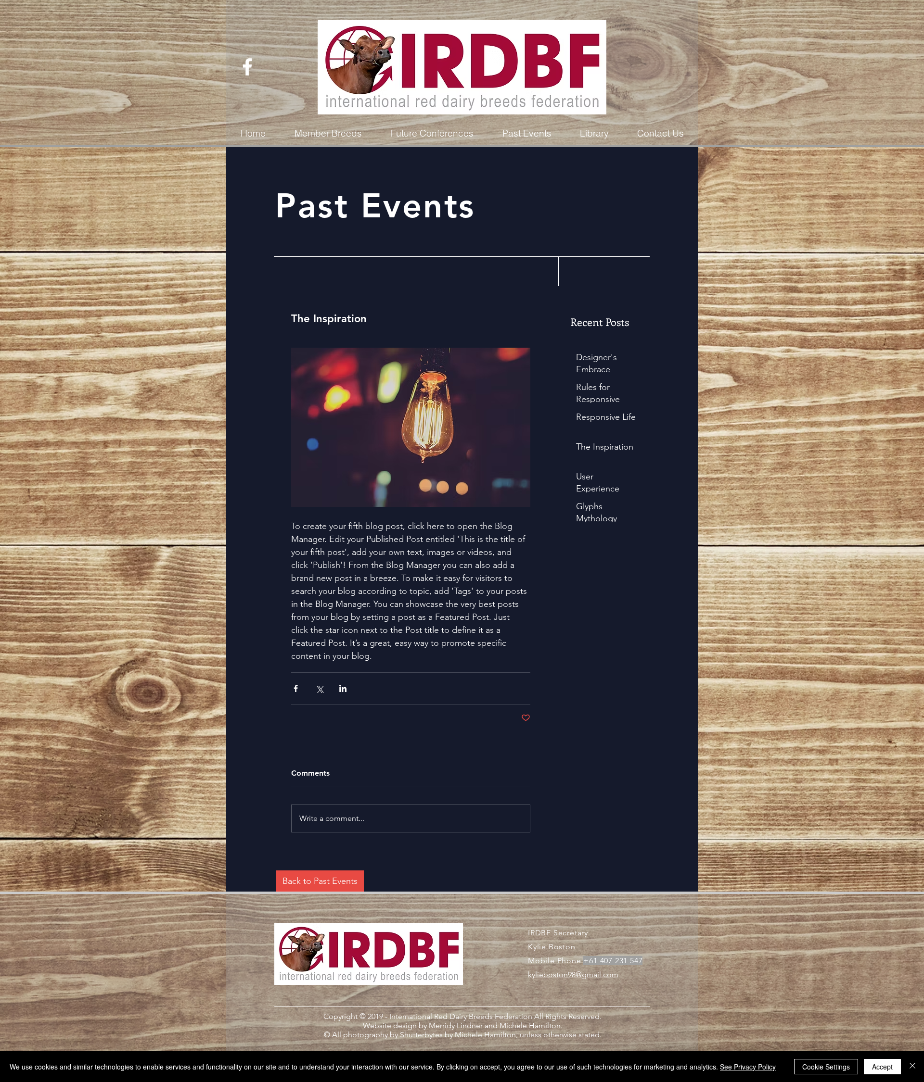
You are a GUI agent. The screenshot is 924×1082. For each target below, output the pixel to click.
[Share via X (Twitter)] (319, 688)
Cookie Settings (826, 1066)
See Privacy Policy (748, 1066)
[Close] (912, 1066)
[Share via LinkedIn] (342, 688)
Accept (882, 1066)
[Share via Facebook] (295, 688)
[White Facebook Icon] (247, 66)
